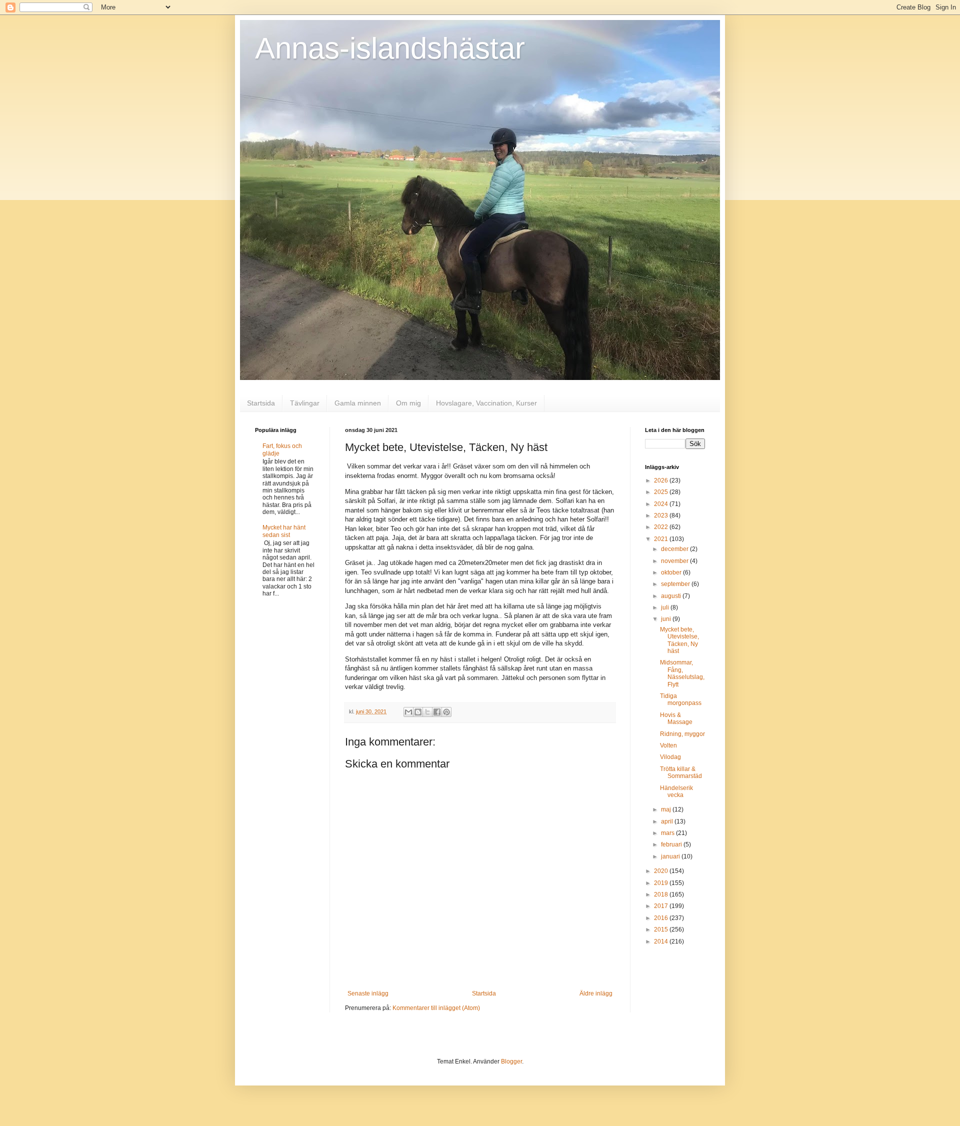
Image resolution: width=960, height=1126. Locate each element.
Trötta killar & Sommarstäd (681, 773)
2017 (662, 906)
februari (672, 844)
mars (668, 833)
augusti (671, 596)
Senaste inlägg (368, 993)
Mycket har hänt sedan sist (284, 531)
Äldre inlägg (596, 993)
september (676, 584)
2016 (662, 918)
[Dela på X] (427, 712)
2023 (662, 515)
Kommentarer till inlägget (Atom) (436, 1008)
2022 (662, 527)
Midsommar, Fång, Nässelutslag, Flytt (682, 673)
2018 (662, 894)
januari (671, 856)
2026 (662, 480)
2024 (662, 504)
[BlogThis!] (418, 712)
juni (666, 619)
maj (666, 809)
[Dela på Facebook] (437, 712)
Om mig (408, 403)
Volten (668, 745)
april (667, 821)
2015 (662, 929)
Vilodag (670, 757)
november (675, 561)
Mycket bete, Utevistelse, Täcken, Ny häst (679, 640)
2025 (662, 492)
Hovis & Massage (676, 719)
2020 (662, 871)
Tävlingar (305, 403)
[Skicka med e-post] (409, 712)
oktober (672, 572)
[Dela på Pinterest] (447, 712)
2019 (662, 883)
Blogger (511, 1061)
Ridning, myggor (682, 734)
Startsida (261, 403)
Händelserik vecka (676, 791)
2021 (662, 539)
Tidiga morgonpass (681, 699)
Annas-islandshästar (390, 48)
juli (665, 607)
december (675, 549)
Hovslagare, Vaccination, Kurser (486, 403)
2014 (662, 941)
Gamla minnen (357, 403)
